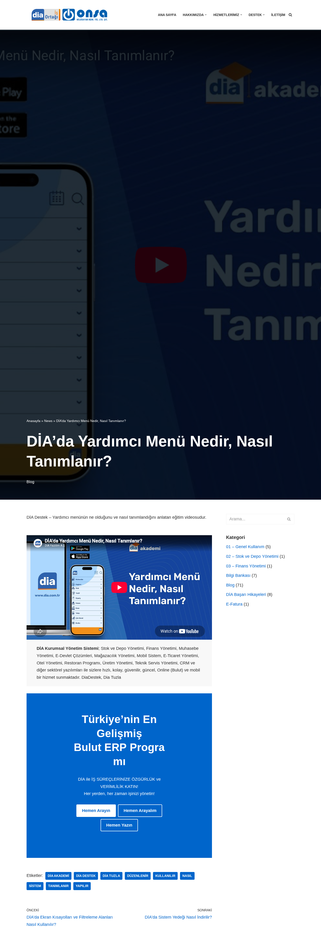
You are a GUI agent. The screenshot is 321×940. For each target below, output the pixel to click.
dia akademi (58, 876)
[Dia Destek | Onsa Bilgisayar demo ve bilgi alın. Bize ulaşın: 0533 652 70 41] (68, 14)
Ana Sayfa (167, 15)
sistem (35, 886)
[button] (206, 15)
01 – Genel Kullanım (245, 546)
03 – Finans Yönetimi (246, 566)
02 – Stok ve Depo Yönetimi (252, 556)
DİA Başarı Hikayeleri (246, 594)
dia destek (86, 876)
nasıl (187, 876)
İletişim (278, 15)
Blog (30, 482)
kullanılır (165, 876)
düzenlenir (137, 876)
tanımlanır (58, 886)
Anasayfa (33, 421)
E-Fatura (234, 604)
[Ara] (290, 14)
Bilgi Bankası (238, 575)
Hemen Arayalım (140, 810)
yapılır (82, 886)
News (48, 421)
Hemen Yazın (119, 825)
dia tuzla (111, 876)
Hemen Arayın (96, 810)
